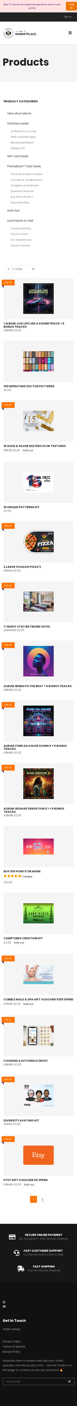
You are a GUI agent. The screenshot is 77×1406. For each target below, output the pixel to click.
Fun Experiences (21, 240)
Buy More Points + (22, 197)
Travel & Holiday (21, 228)
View (42, 298)
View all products (19, 113)
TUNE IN (71, 6)
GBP (66, 17)
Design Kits (18, 148)
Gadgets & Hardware (24, 185)
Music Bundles (20, 202)
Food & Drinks (19, 234)
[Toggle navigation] (70, 33)
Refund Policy (12, 1352)
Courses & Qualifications (27, 180)
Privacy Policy (12, 1341)
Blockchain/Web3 (22, 142)
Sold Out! (13, 210)
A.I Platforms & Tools (23, 131)
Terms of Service (14, 1346)
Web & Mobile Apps (23, 137)
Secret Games (20, 245)
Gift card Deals (17, 156)
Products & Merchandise (26, 174)
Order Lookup (11, 1329)
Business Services (22, 191)
